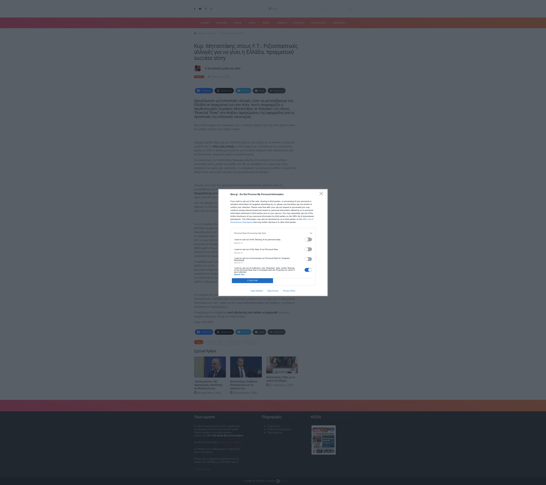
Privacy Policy (289, 291)
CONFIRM (252, 281)
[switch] (308, 239)
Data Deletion (257, 291)
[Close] (322, 194)
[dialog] (273, 242)
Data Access (273, 291)
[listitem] (273, 233)
